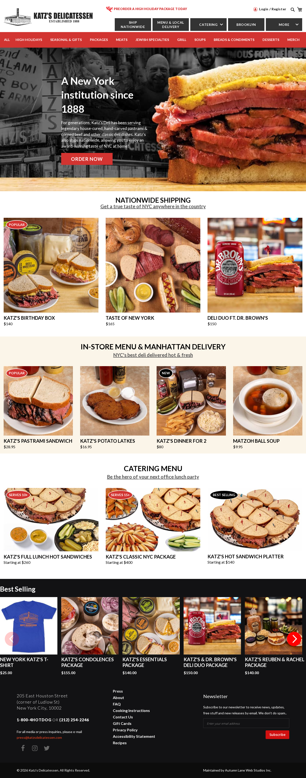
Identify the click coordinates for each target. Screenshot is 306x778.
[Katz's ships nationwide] (51, 265)
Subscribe (277, 734)
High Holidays (29, 40)
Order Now (87, 159)
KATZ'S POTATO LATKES (107, 441)
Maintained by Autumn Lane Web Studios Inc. (237, 770)
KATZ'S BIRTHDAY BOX (29, 318)
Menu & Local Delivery (170, 24)
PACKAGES (99, 40)
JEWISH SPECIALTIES (152, 40)
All (7, 40)
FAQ (117, 704)
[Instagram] (35, 748)
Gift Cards (122, 723)
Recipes (120, 742)
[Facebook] (23, 748)
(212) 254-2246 (74, 719)
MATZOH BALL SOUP (256, 441)
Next (294, 639)
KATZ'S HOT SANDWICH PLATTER (246, 556)
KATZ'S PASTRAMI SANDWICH (38, 441)
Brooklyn (246, 24)
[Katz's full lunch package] (51, 519)
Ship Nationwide (133, 24)
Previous (12, 639)
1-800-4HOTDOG (34, 719)
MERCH (293, 40)
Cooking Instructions (131, 710)
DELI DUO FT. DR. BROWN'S (238, 318)
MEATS (121, 40)
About (118, 697)
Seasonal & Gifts (66, 40)
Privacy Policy (125, 730)
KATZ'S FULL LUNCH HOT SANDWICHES (48, 557)
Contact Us (123, 717)
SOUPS (200, 40)
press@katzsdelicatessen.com (39, 737)
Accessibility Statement (134, 736)
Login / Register (272, 9)
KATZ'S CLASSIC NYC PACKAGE (141, 557)
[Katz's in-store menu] (114, 400)
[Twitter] (47, 748)
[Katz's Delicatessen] (49, 16)
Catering (208, 24)
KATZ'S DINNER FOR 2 (182, 441)
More (284, 24)
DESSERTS (270, 40)
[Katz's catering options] (153, 519)
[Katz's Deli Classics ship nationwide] (153, 265)
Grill (181, 40)
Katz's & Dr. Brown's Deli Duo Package (210, 662)
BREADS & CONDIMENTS (234, 40)
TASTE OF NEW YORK (130, 318)
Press (118, 691)
